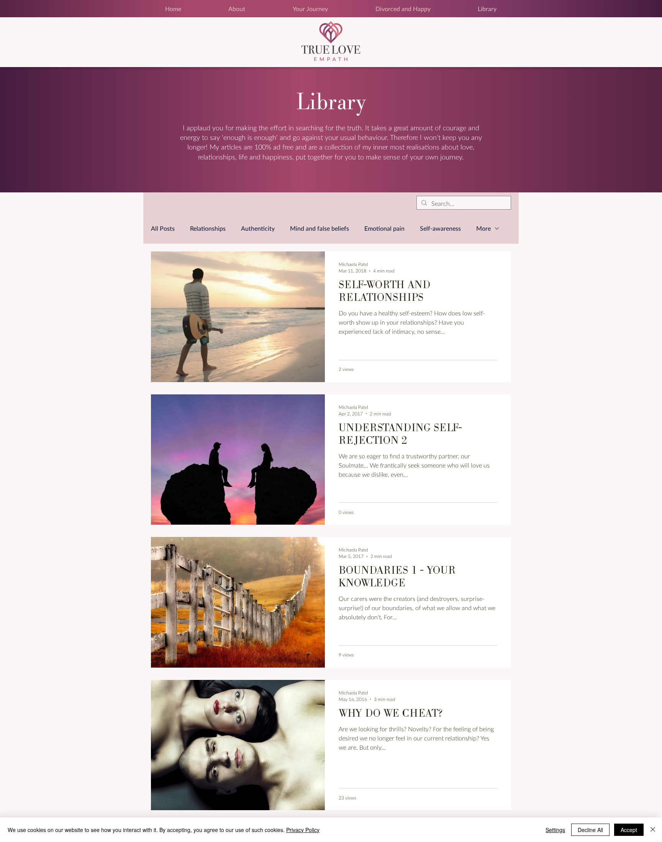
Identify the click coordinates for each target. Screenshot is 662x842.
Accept (629, 830)
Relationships (208, 228)
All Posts (163, 228)
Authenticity (258, 228)
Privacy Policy (303, 830)
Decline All (590, 830)
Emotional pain (384, 228)
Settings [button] (555, 830)
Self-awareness (440, 228)
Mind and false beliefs (319, 228)
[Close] (652, 830)
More (483, 228)
